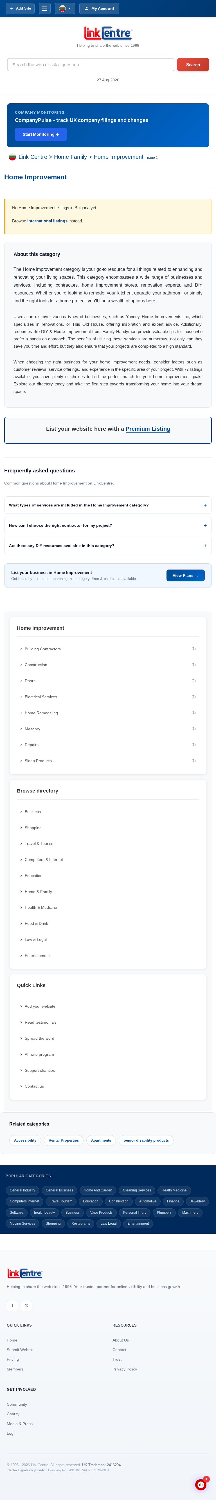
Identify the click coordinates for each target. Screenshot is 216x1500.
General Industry (22, 1190)
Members (15, 1369)
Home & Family (38, 891)
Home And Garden (98, 1190)
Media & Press (20, 1423)
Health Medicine (174, 1190)
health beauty (44, 1213)
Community (17, 1404)
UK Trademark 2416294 (101, 1465)
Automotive (147, 1201)
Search (193, 64)
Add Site (23, 8)
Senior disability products (146, 1140)
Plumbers (164, 1213)
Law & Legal (36, 939)
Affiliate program (39, 1054)
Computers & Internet (44, 859)
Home (12, 1340)
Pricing (13, 1359)
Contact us (34, 1086)
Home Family (70, 157)
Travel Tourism (61, 1201)
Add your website (40, 1006)
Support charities (40, 1070)
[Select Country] (13, 157)
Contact (119, 1349)
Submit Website (21, 1349)
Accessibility (25, 1140)
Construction (110, 664)
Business (33, 811)
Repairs (110, 744)
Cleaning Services (137, 1190)
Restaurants (80, 1224)
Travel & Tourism (40, 843)
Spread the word (39, 1038)
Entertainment (37, 955)
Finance (173, 1201)
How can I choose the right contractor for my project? (60, 525)
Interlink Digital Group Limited (26, 1470)
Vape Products (101, 1213)
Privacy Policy (124, 1369)
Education (33, 875)
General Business (59, 1190)
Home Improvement (118, 157)
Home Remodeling (110, 713)
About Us (120, 1340)
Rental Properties (64, 1140)
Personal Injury (134, 1213)
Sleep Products (110, 760)
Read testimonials (41, 1022)
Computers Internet (24, 1201)
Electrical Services (110, 697)
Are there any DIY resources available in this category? (61, 545)
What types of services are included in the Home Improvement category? (79, 505)
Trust (117, 1359)
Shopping (33, 827)
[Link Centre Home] (108, 33)
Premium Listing (148, 429)
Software (16, 1213)
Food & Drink (36, 923)
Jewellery (197, 1201)
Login (12, 1433)
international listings (47, 220)
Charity (13, 1414)
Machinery (190, 1213)
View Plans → (186, 575)
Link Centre (33, 157)
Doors (110, 680)
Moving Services (22, 1224)
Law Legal (109, 1224)
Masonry (110, 729)
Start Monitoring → (41, 134)
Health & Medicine (41, 907)
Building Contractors (110, 649)
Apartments (101, 1140)
